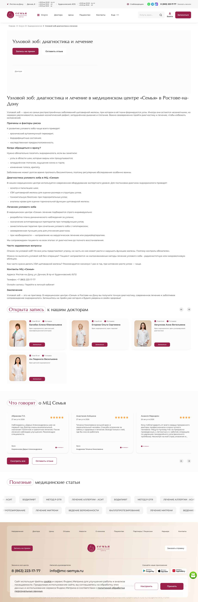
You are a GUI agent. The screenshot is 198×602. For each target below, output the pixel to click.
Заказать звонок (184, 4)
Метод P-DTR (55, 499)
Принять (172, 586)
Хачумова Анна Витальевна (169, 324)
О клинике (100, 531)
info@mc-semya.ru (66, 571)
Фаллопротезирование (123, 510)
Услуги (44, 15)
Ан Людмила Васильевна (43, 359)
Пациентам (84, 15)
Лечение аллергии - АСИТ (89, 499)
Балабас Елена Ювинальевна (45, 324)
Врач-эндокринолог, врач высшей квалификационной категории (41, 329)
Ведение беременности (82, 510)
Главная (12, 26)
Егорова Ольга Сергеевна (106, 324)
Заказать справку (175, 548)
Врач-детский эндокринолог (39, 363)
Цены (71, 15)
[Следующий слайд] (189, 309)
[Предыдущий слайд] (181, 309)
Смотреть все (17, 461)
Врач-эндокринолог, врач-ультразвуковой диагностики (169, 329)
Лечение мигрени (45, 510)
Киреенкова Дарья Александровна (27, 449)
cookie (48, 581)
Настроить (146, 586)
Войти (170, 16)
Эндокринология (35, 26)
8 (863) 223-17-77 (168, 4)
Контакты (100, 15)
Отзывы (66, 531)
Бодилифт (30, 499)
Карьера (165, 531)
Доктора (58, 15)
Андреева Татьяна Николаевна (89, 449)
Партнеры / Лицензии (143, 531)
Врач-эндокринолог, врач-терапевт (105, 328)
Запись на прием (25, 51)
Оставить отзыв (54, 51)
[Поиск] (160, 15)
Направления (17, 531)
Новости (82, 531)
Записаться (37, 344)
